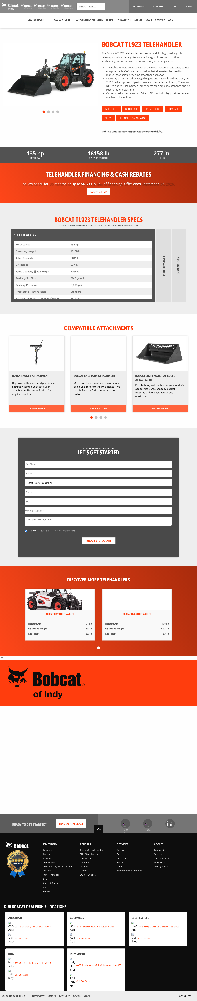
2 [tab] (48, 112)
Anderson (15, 917)
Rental (120, 862)
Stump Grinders (88, 874)
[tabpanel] (50, 74)
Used (45, 887)
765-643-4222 (21, 938)
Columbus (77, 917)
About (158, 844)
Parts (119, 854)
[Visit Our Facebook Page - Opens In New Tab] (125, 823)
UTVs (45, 878)
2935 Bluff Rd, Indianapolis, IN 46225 (33, 963)
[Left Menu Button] (2, 657)
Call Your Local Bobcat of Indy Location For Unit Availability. (132, 131)
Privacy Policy (161, 866)
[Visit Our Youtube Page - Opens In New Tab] (147, 823)
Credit (120, 866)
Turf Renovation (51, 874)
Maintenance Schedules (129, 870)
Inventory (50, 844)
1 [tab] (43, 112)
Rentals (47, 891)
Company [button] (160, 20)
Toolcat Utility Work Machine (57, 866)
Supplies (121, 858)
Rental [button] (109, 20)
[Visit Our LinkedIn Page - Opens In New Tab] (170, 823)
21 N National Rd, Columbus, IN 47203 (95, 926)
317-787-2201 (21, 974)
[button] (37, 6)
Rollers (83, 870)
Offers (52, 996)
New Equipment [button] (36, 20)
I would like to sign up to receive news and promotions (52, 531)
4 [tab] (57, 112)
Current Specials (51, 883)
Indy (11, 954)
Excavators (48, 849)
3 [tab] (53, 112)
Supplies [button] (138, 20)
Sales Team (160, 862)
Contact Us (159, 849)
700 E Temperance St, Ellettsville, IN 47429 (158, 926)
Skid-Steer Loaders (89, 854)
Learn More (37, 408)
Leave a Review (161, 858)
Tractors (47, 870)
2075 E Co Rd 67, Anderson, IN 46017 (33, 926)
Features (64, 996)
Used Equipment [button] (61, 20)
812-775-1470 (83, 938)
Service (120, 849)
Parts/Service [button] (123, 20)
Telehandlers (50, 862)
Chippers (84, 862)
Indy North (77, 954)
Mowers (47, 858)
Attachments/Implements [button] (89, 20)
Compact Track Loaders (92, 849)
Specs (76, 996)
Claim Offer (98, 191)
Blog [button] (170, 20)
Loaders (47, 854)
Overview (38, 996)
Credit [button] (148, 20)
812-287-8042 (144, 938)
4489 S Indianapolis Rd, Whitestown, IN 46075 (98, 965)
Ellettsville (140, 917)
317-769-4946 (83, 980)
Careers (158, 854)
